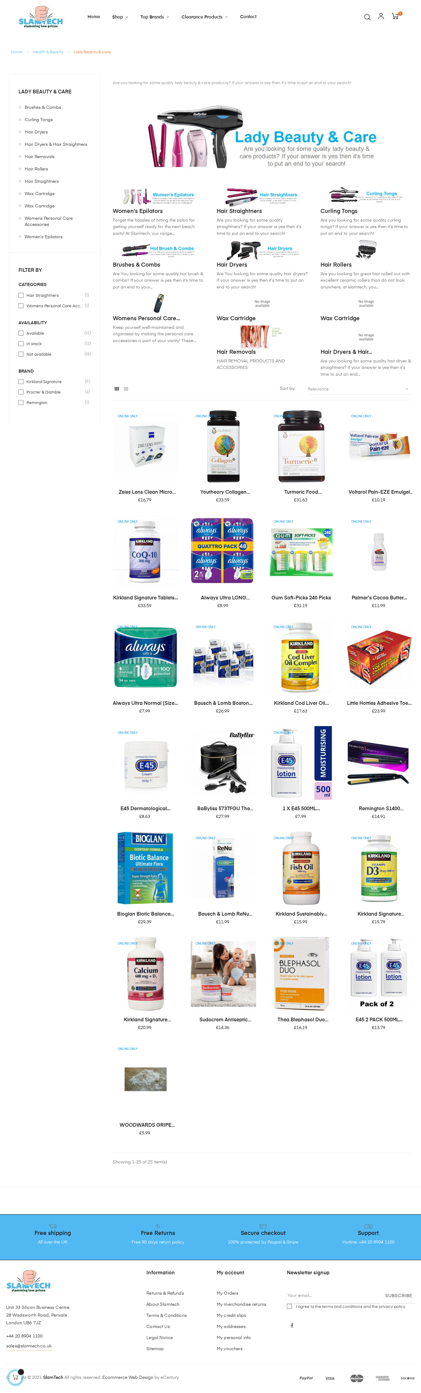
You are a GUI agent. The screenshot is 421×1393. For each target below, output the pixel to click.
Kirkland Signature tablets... (145, 598)
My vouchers (230, 1349)
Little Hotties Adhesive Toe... (379, 703)
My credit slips (231, 1315)
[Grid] (117, 389)
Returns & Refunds (165, 1293)
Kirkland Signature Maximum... (379, 914)
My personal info (234, 1338)
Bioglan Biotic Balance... (145, 914)
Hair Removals (40, 157)
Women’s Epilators (44, 237)
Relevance (358, 388)
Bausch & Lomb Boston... (223, 703)
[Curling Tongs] (366, 196)
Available (55, 333)
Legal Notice (159, 1338)
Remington (55, 402)
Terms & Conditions (166, 1315)
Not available (55, 354)
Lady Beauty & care (45, 92)
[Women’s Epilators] (158, 196)
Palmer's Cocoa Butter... (379, 598)
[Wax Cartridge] (262, 303)
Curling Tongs (39, 120)
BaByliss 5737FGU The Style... (223, 809)
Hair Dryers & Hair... (346, 352)
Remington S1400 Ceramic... (379, 809)
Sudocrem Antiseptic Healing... (223, 1020)
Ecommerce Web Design (127, 1377)
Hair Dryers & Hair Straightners (56, 144)
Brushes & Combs (43, 107)
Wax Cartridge (40, 194)
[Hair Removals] (262, 337)
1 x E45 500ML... (301, 809)
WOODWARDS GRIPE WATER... (145, 1126)
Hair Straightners (42, 181)
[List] (126, 389)
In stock (55, 343)
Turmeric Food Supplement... (301, 493)
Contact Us (158, 1327)
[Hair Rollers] (366, 249)
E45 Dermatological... (145, 809)
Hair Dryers (36, 132)
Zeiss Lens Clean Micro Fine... (145, 493)
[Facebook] (292, 1326)
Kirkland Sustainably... (301, 914)
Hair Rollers (36, 169)
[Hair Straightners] (262, 196)
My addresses (231, 1327)
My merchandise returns (241, 1304)
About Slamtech (162, 1304)
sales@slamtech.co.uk (29, 1346)
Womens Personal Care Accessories (49, 221)
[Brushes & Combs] (158, 249)
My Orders (227, 1293)
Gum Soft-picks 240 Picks (301, 598)
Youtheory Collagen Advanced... (223, 493)
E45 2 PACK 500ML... (379, 1020)
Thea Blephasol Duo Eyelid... (301, 1020)
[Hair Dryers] (262, 249)
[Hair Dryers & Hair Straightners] (366, 337)
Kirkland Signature (55, 381)
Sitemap (155, 1349)
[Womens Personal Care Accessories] (158, 303)
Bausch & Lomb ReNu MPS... (223, 914)
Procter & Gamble (55, 392)
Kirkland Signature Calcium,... (145, 1020)
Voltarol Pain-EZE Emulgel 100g (379, 493)
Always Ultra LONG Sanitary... (223, 598)
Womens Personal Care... (146, 318)
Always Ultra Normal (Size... (145, 703)
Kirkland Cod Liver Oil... (301, 703)
